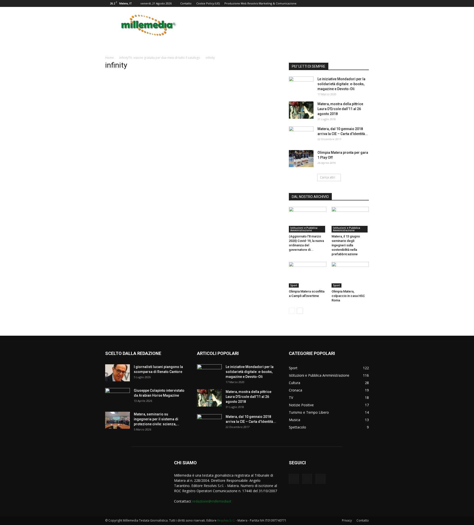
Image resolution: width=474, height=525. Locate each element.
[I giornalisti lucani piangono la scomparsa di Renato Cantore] (117, 372)
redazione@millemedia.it (211, 501)
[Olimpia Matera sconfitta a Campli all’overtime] (307, 275)
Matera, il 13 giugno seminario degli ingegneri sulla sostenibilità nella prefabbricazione (346, 245)
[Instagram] (307, 479)
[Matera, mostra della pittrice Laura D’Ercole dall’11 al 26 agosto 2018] (301, 110)
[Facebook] (294, 479)
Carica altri (327, 177)
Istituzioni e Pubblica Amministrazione (303, 229)
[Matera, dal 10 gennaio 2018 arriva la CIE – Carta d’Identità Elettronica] (301, 135)
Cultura (294, 382)
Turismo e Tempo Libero (309, 412)
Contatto (186, 3)
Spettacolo (297, 427)
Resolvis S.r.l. (226, 520)
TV (291, 397)
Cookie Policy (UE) (208, 3)
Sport (293, 285)
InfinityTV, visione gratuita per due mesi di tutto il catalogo (159, 58)
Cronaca (295, 390)
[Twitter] (320, 479)
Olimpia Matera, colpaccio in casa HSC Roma (348, 296)
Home (109, 58)
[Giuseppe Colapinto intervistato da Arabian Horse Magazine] (117, 396)
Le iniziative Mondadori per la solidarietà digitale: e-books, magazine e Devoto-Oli (341, 84)
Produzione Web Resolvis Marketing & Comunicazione (260, 3)
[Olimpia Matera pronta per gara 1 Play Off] (301, 158)
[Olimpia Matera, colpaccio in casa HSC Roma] (350, 275)
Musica (294, 419)
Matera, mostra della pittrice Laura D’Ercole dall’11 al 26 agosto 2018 (340, 109)
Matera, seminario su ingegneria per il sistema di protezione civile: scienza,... (156, 419)
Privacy (347, 520)
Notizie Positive (301, 405)
